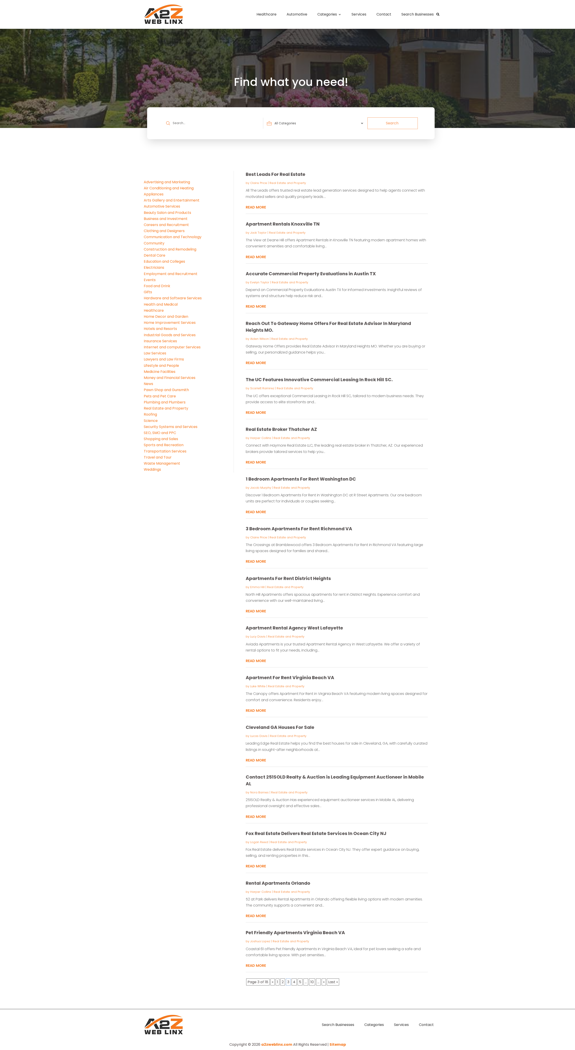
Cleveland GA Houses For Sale (280, 727)
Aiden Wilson (259, 339)
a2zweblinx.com (276, 1044)
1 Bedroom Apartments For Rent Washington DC (301, 479)
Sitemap (338, 1044)
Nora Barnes (259, 792)
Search (392, 123)
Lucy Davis (257, 636)
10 (312, 982)
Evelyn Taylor (259, 282)
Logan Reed (259, 842)
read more (256, 207)
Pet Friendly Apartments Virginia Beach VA (295, 932)
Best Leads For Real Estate (275, 174)
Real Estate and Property (288, 183)
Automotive (297, 14)
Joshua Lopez (260, 941)
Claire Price (258, 183)
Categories (327, 14)
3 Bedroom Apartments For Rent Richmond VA (299, 529)
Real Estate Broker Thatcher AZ (281, 429)
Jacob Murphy (260, 488)
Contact (383, 14)
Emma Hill (257, 587)
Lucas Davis (259, 736)
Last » (333, 982)
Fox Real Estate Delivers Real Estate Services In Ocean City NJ (316, 833)
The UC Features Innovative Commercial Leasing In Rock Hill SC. (319, 379)
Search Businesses (417, 14)
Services (359, 14)
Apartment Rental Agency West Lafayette (294, 628)
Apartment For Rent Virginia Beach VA (290, 677)
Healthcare (266, 14)
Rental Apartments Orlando (278, 883)
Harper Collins (260, 438)
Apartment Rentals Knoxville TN (283, 224)
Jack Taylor (258, 233)
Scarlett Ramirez (262, 388)
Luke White (257, 686)
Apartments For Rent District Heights (288, 578)
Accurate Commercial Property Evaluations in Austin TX (311, 274)
